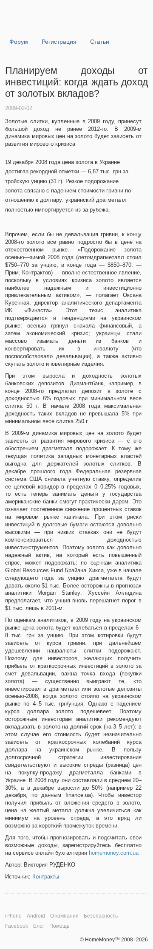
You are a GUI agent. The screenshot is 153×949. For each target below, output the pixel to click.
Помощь (59, 926)
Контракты (45, 876)
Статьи (99, 41)
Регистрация (59, 41)
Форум (18, 41)
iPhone (13, 916)
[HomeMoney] (47, 23)
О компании (64, 916)
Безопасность (101, 916)
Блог (38, 926)
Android (36, 916)
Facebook (16, 926)
